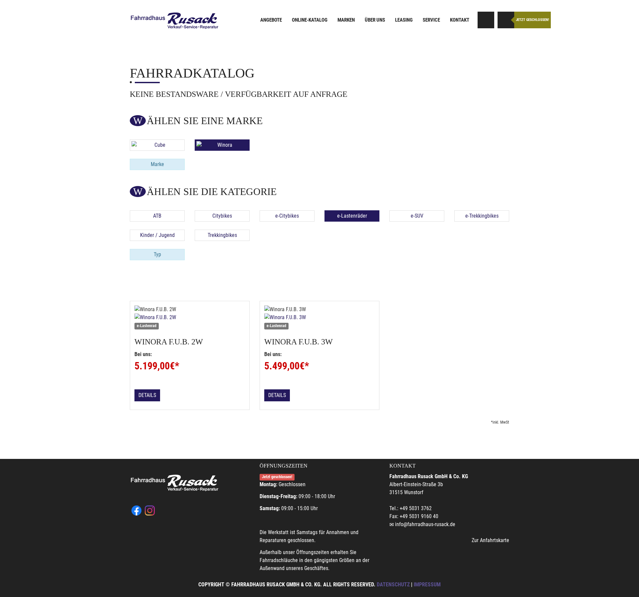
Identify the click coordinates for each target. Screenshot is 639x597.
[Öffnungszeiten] (506, 20)
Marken (346, 20)
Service (431, 20)
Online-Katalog (309, 20)
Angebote (271, 20)
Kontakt (459, 20)
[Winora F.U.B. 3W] (319, 317)
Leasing (404, 20)
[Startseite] (175, 21)
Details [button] (147, 395)
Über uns (375, 20)
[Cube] (157, 145)
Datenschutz (393, 584)
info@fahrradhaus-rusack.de (425, 524)
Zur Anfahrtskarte (490, 540)
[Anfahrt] (486, 20)
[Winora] (222, 145)
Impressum (427, 584)
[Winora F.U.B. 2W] (189, 317)
